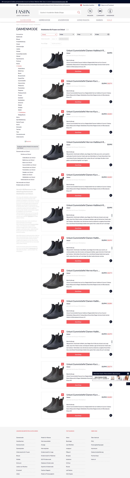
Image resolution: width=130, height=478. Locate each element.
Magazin (90, 15)
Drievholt (19, 470)
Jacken (18, 49)
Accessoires (19, 34)
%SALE (109, 20)
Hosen (18, 44)
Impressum (94, 448)
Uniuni (68, 53)
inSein (18, 474)
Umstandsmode (20, 134)
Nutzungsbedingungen (97, 445)
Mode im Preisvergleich (47, 474)
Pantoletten (21, 88)
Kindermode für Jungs (47, 452)
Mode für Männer (46, 437)
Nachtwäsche (20, 58)
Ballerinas (21, 71)
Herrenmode (44, 20)
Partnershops (95, 455)
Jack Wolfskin (70, 445)
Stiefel (20, 110)
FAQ (92, 441)
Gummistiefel (22, 80)
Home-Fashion (83, 20)
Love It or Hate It (23, 15)
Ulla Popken (69, 474)
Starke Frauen (20, 122)
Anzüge (43, 445)
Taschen (18, 129)
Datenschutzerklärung (97, 452)
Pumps (20, 95)
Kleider (18, 51)
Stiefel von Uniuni (27, 174)
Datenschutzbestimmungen (58, 1)
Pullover (18, 61)
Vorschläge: (44, 43)
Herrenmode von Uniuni (23, 182)
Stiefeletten (37, 24)
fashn (17, 24)
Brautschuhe (21, 75)
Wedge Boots (21, 115)
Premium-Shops (34, 224)
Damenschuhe (20, 445)
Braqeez (68, 455)
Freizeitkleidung (20, 41)
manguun (68, 448)
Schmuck (18, 463)
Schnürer (20, 102)
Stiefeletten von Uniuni (29, 177)
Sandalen (20, 97)
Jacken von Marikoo (21, 466)
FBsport (68, 452)
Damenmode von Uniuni (23, 151)
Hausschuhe (21, 83)
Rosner (68, 466)
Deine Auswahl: (45, 39)
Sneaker (20, 107)
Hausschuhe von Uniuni (29, 167)
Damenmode (25, 20)
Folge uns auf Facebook (107, 5)
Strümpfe (18, 127)
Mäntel (18, 56)
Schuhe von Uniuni (56, 43)
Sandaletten (21, 100)
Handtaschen (20, 441)
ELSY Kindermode (46, 459)
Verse (67, 437)
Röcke (18, 63)
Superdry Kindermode (47, 466)
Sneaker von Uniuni (28, 172)
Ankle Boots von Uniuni (29, 157)
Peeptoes (20, 90)
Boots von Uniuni (27, 162)
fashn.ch (93, 459)
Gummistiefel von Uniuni (29, 165)
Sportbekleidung (20, 119)
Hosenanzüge (20, 46)
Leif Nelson (69, 470)
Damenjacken (20, 448)
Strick (18, 124)
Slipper (20, 105)
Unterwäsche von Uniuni (27, 179)
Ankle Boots (21, 68)
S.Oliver (68, 463)
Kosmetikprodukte (21, 54)
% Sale (97, 34)
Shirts (18, 117)
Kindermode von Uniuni (23, 185)
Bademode (19, 36)
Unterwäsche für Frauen (23, 452)
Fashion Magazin (45, 470)
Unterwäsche (20, 137)
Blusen (18, 39)
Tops (17, 132)
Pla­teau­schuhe (22, 93)
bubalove (68, 459)
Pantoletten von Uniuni (29, 170)
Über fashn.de (95, 437)
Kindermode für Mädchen (48, 455)
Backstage (69, 441)
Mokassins (21, 85)
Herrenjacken (45, 448)
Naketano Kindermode (47, 463)
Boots (19, 73)
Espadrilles (21, 78)
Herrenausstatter (46, 441)
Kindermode (63, 20)
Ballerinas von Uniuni (28, 160)
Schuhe (31, 24)
